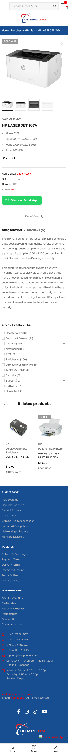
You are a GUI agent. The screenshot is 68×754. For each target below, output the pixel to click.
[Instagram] (27, 711)
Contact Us (8, 619)
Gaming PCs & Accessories (18, 521)
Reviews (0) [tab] (36, 230)
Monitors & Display (13, 536)
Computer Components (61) (22, 364)
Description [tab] (12, 230)
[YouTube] (44, 711)
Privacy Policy (10, 580)
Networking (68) (15, 349)
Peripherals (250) (16, 359)
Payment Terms (11, 559)
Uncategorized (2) (17, 333)
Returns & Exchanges (15, 554)
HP (15, 184)
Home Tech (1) (14, 391)
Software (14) (14, 386)
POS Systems (10, 499)
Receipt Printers (11, 510)
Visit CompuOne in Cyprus (17, 694)
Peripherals (18, 30)
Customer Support (13, 624)
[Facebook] (18, 711)
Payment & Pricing (13, 570)
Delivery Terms (11, 564)
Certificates (9, 603)
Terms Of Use (10, 575)
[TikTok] (35, 711)
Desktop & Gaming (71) (19, 338)
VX (7, 443)
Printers (31, 30)
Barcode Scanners (13, 505)
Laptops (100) (14, 343)
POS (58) (11, 354)
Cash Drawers (10, 515)
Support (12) (13, 380)
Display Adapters (16, 448)
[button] (61, 44)
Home (5, 30)
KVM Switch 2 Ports (17, 457)
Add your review (11, 118)
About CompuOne (12, 598)
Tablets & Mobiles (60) (19, 370)
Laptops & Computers (15, 526)
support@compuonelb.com (22, 655)
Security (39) (14, 375)
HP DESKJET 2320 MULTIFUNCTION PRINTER (49, 457)
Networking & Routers (15, 531)
